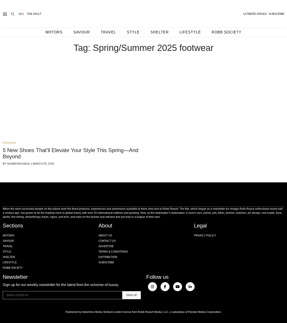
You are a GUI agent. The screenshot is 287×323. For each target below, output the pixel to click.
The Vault (34, 13)
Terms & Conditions (113, 251)
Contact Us (107, 240)
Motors (54, 32)
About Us (105, 235)
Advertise (106, 246)
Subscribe (106, 262)
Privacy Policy (205, 235)
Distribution (107, 257)
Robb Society (226, 32)
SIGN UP (131, 295)
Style (133, 32)
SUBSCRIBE (276, 13)
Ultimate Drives (255, 13)
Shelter (159, 32)
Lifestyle (190, 32)
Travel (108, 32)
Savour (81, 32)
